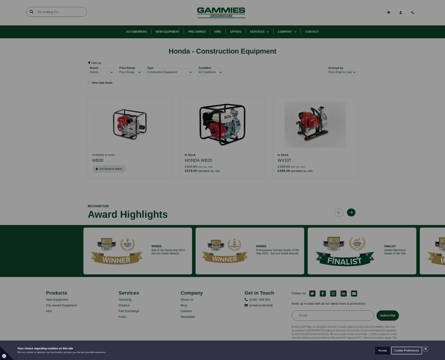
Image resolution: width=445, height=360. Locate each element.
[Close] (425, 349)
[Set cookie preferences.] (7, 353)
